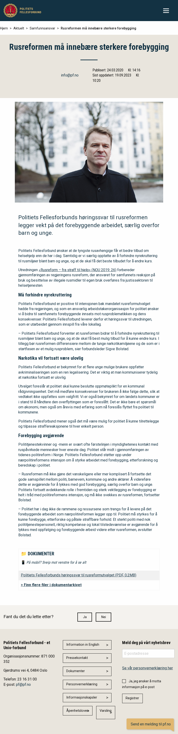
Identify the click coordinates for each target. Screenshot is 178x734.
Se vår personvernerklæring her (147, 668)
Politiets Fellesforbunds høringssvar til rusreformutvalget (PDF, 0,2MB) (78, 575)
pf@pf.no (23, 684)
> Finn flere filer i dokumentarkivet (51, 585)
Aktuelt (18, 28)
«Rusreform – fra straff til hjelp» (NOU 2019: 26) (77, 270)
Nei (103, 617)
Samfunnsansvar (42, 28)
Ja (85, 617)
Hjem (4, 28)
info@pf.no (70, 75)
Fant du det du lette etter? (28, 616)
